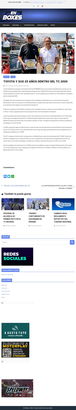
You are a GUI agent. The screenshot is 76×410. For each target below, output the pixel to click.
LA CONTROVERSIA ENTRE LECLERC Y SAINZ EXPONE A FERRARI (56, 187)
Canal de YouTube (7, 274)
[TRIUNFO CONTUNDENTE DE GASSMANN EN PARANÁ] (38, 200)
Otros (53, 25)
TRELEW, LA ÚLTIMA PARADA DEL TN (17, 186)
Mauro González (24, 86)
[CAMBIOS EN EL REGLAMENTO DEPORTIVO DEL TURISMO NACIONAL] (63, 200)
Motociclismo (42, 25)
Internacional (29, 25)
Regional (6, 25)
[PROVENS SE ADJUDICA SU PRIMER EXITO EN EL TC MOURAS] (12, 200)
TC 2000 (13, 77)
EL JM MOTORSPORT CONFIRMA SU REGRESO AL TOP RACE (48, 2)
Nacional (15, 25)
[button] (20, 25)
